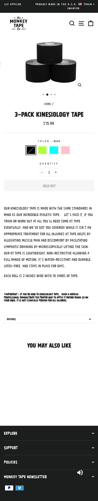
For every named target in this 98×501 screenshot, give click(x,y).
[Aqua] (17, 407)
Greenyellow (42, 150)
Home (47, 104)
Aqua (54, 150)
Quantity (49, 163)
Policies (10, 462)
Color (49, 141)
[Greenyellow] (11, 407)
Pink (65, 150)
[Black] (6, 407)
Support (11, 447)
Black (31, 150)
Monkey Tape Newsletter (25, 476)
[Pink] (22, 407)
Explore (10, 433)
